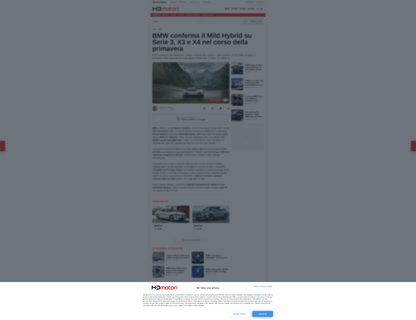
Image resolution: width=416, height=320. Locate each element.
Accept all (263, 314)
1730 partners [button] (156, 295)
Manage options (239, 314)
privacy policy (173, 305)
